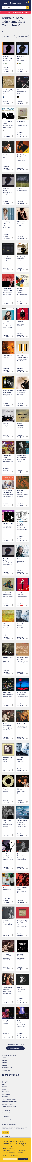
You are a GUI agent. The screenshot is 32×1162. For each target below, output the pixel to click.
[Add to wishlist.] (12, 71)
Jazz (8, 12)
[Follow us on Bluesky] (10, 1075)
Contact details (6, 1113)
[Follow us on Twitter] (7, 1075)
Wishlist (4, 1089)
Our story (4, 1065)
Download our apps (7, 1119)
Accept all (24, 1159)
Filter (7, 36)
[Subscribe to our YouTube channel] (18, 1075)
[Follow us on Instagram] (14, 1075)
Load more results (14, 1048)
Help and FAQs (6, 1094)
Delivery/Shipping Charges (9, 1099)
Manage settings (9, 1159)
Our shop (4, 1062)
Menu (5, 3)
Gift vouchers (5, 1091)
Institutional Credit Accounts (9, 1101)
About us (4, 1057)
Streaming (4, 1086)
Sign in (3, 1084)
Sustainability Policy (7, 1067)
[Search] (27, 7)
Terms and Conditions (7, 1104)
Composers (17, 12)
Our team (4, 1060)
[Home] (2, 12)
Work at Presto (6, 1070)
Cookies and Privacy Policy (9, 1106)
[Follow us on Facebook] (3, 1075)
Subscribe (5, 1132)
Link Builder (5, 1096)
